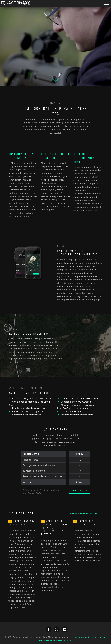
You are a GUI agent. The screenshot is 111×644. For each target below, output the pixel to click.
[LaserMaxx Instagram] (57, 629)
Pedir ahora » (80, 490)
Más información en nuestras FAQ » (86, 513)
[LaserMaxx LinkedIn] (65, 629)
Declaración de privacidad (50, 641)
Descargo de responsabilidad (92, 637)
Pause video (9, 81)
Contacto (68, 641)
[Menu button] (106, 3)
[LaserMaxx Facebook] (49, 629)
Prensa (73, 637)
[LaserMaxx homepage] (15, 3)
